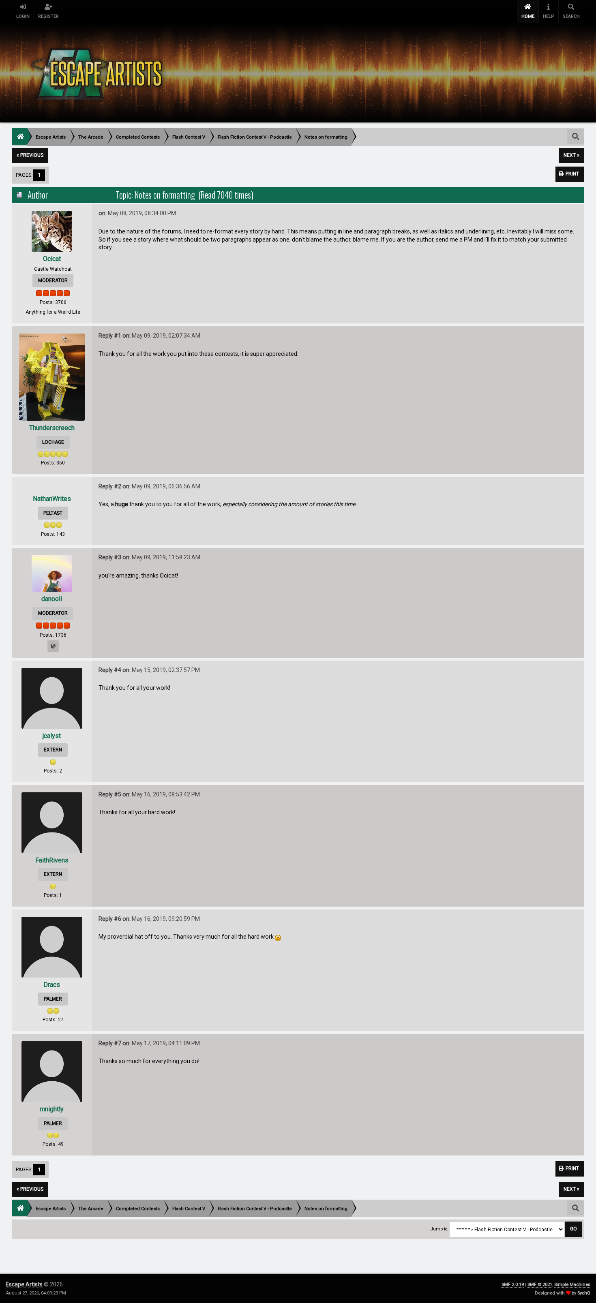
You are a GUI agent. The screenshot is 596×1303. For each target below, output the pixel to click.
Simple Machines (572, 1284)
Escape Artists (24, 1284)
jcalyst (52, 736)
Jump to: (439, 1229)
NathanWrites (52, 499)
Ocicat (52, 259)
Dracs (51, 984)
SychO (583, 1293)
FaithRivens (52, 860)
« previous (30, 155)
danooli (51, 599)
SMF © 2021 (539, 1284)
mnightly (52, 1109)
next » (571, 155)
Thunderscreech (52, 428)
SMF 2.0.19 (513, 1284)
